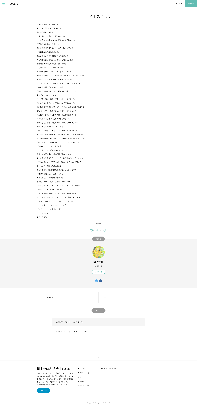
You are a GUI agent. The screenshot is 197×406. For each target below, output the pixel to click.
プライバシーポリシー (85, 386)
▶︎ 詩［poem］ (82, 368)
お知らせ (81, 377)
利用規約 (81, 381)
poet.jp (14, 3)
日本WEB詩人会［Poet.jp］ (109, 368)
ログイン (178, 3)
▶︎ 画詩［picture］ (84, 373)
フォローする (99, 272)
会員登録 (191, 3)
